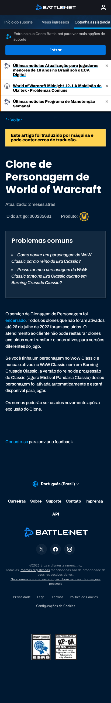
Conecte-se (16, 441)
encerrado (15, 320)
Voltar (16, 120)
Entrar (56, 50)
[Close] (107, 70)
